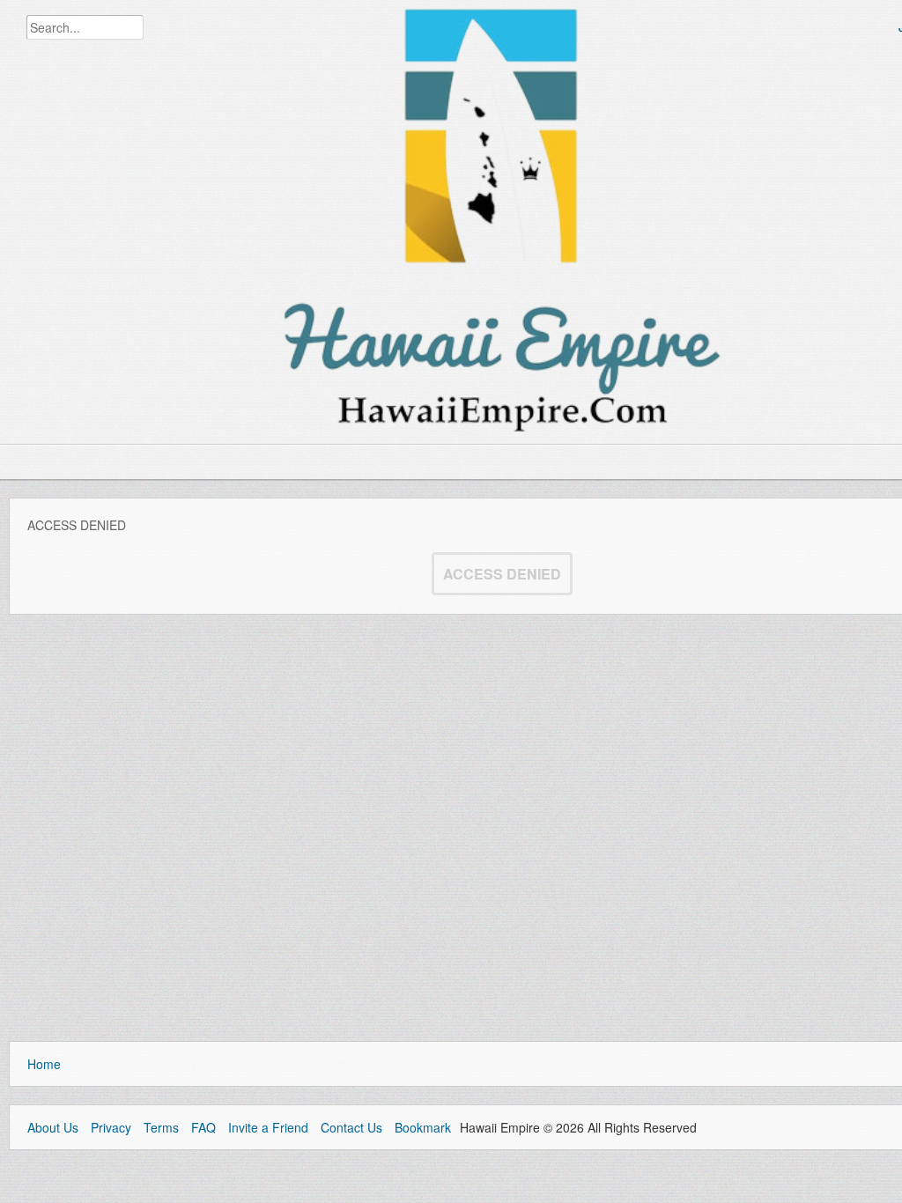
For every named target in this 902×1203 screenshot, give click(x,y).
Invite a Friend (268, 1127)
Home (44, 1064)
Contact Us (351, 1127)
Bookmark (423, 1127)
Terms (161, 1127)
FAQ (203, 1127)
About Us (52, 1127)
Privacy (111, 1127)
